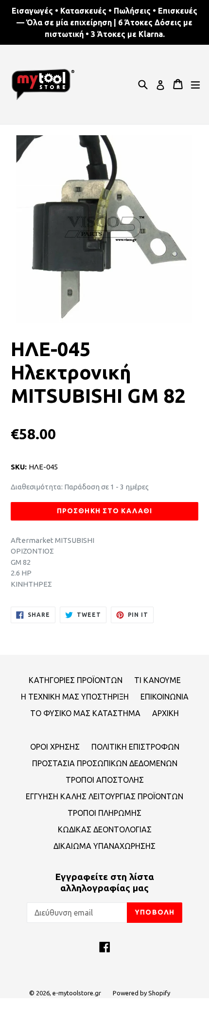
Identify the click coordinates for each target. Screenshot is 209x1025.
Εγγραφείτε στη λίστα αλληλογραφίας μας (104, 882)
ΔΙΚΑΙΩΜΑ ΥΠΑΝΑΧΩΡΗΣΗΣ (104, 846)
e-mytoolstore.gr (76, 992)
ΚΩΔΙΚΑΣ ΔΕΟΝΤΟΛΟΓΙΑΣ (105, 829)
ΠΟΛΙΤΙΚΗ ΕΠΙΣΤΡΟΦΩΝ (135, 746)
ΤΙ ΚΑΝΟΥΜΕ (157, 680)
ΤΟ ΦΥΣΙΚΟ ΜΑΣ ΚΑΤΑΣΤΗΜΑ (85, 713)
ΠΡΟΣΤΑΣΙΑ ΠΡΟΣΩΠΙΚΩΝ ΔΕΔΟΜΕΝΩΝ (104, 763)
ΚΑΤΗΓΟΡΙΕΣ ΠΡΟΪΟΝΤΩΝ (75, 680)
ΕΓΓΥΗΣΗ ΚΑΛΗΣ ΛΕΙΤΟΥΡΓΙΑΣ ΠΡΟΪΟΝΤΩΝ (104, 796)
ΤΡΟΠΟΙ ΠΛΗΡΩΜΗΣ (104, 813)
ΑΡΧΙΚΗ (165, 713)
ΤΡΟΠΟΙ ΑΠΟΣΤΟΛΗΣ (105, 779)
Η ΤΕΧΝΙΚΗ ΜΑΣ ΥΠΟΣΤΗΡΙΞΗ (75, 696)
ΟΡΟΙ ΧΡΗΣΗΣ (55, 746)
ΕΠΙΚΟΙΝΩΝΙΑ (164, 696)
